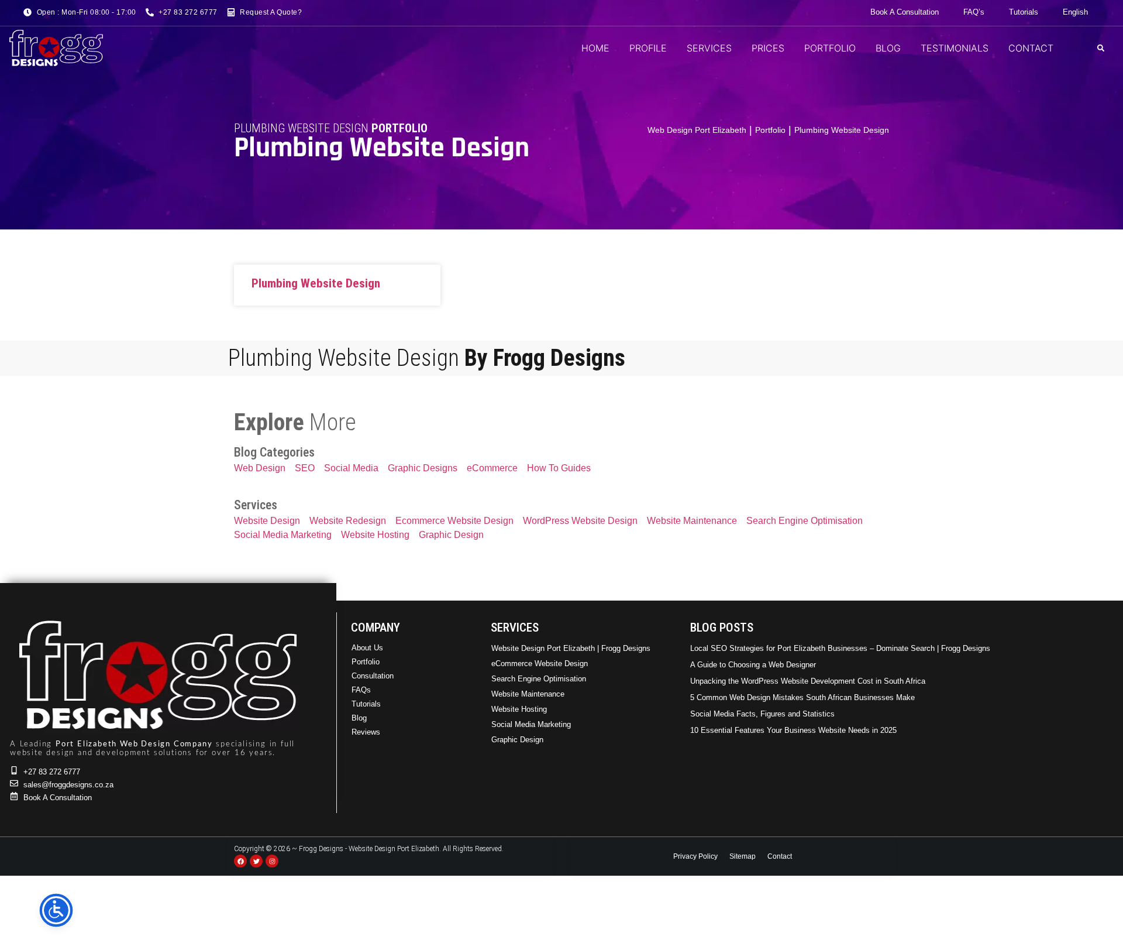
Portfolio (770, 130)
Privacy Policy (695, 856)
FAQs (361, 689)
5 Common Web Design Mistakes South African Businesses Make (802, 697)
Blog (359, 718)
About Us (367, 647)
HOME (595, 48)
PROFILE (648, 48)
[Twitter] (256, 861)
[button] (1100, 48)
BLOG (888, 48)
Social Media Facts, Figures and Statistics (762, 713)
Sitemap (742, 856)
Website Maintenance (527, 694)
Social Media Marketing (531, 724)
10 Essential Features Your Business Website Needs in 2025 (793, 730)
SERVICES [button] (709, 48)
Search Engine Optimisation (538, 678)
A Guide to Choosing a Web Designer (753, 664)
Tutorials (366, 704)
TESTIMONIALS (954, 48)
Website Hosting (519, 709)
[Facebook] (240, 861)
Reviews (366, 732)
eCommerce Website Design (539, 663)
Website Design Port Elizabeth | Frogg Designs (570, 648)
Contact (779, 856)
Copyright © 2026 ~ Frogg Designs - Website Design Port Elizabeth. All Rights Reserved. (369, 849)
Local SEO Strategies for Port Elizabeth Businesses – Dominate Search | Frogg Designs (840, 648)
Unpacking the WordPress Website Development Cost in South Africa (807, 681)
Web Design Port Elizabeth (696, 130)
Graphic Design (517, 739)
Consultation (373, 675)
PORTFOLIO (830, 48)
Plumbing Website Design (316, 283)
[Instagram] (272, 861)
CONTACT (1030, 48)
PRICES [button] (768, 48)
